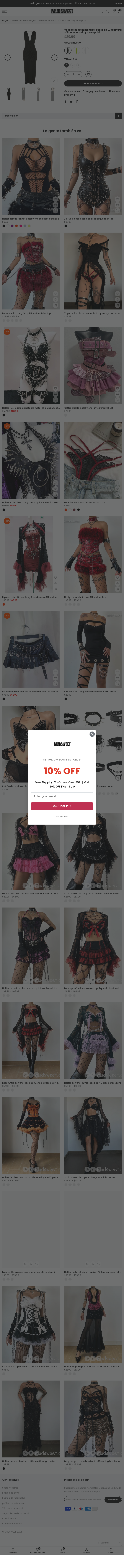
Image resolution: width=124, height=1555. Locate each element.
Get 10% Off (62, 806)
